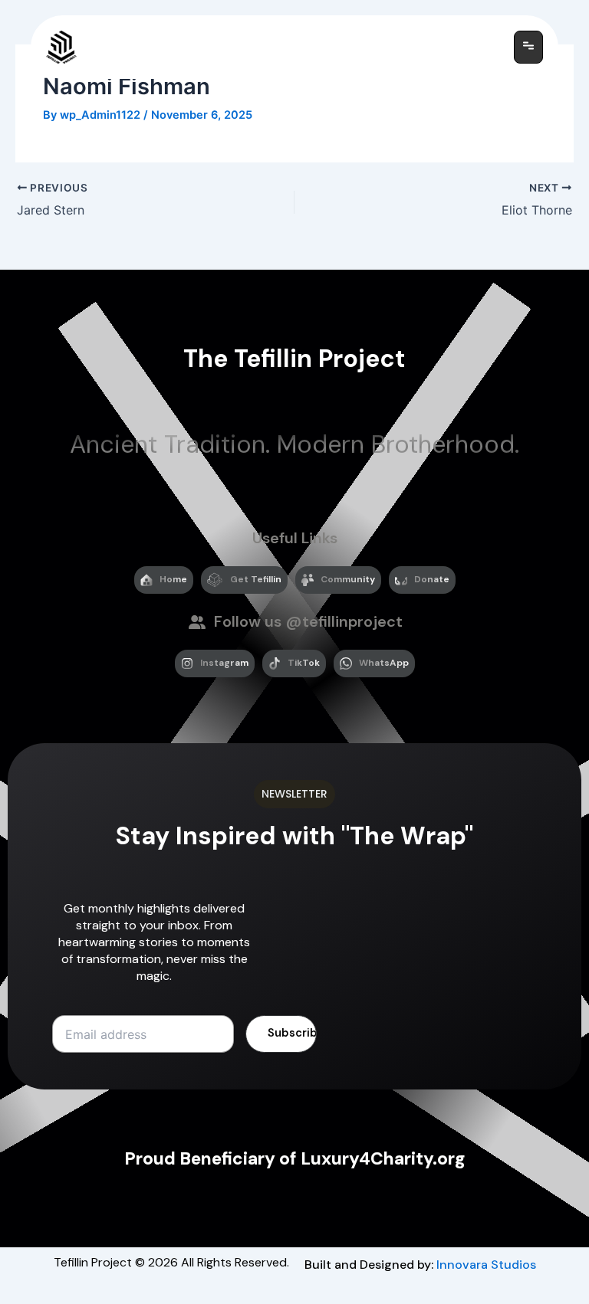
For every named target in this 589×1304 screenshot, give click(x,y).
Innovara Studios (486, 1264)
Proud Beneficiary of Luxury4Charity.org (295, 1158)
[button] (528, 47)
